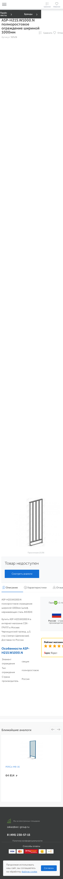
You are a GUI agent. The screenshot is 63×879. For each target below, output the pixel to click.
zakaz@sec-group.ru (18, 826)
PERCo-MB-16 (13, 767)
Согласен (49, 868)
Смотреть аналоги (22, 573)
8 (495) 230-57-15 (18, 835)
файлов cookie (29, 871)
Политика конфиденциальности (27, 841)
